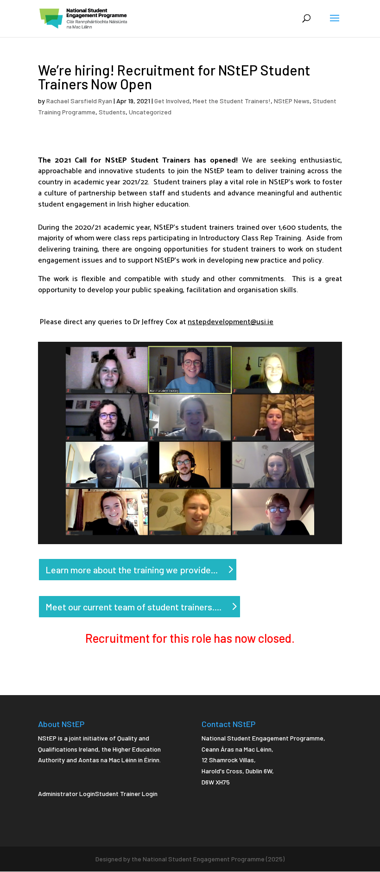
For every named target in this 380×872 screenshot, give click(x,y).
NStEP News (292, 101)
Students (112, 112)
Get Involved (172, 101)
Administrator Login (66, 793)
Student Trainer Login (126, 793)
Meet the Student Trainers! (232, 101)
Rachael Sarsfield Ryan (79, 101)
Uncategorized (150, 112)
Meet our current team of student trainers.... (133, 606)
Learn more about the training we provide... (131, 569)
